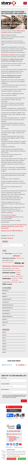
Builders (4, 296)
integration (18, 274)
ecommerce (12, 276)
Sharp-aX (10, 238)
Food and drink (17, 270)
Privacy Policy (9, 447)
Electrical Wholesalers (7, 305)
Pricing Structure (15, 278)
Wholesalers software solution (13, 266)
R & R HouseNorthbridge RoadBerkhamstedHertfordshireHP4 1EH (14, 439)
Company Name (5, 384)
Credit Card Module (6, 282)
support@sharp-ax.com (11, 217)
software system (8, 272)
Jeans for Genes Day (6, 268)
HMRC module (7, 284)
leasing (20, 278)
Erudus (20, 282)
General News (5, 313)
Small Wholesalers (20, 258)
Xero (3, 325)
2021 (3, 338)
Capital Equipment (19, 276)
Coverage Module (6, 276)
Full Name (3, 378)
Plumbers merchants (6, 316)
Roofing (4, 319)
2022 (3, 335)
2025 (3, 332)
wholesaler (6, 278)
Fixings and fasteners (7, 307)
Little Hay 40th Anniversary (7, 260)
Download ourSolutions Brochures (15, 410)
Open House (8, 253)
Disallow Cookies (11, 458)
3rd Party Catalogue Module (8, 270)
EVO (3, 253)
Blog (3, 293)
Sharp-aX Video (16, 253)
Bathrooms (4, 290)
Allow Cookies (22, 458)
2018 (3, 346)
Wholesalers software (8, 55)
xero (23, 282)
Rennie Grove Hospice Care (8, 262)
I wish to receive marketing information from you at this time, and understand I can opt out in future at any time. (15, 396)
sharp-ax (19, 263)
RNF (21, 253)
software (16, 256)
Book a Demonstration (15, 407)
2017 (3, 349)
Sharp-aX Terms (18, 447)
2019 (3, 343)
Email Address (5, 389)
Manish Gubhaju (15, 280)
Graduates (18, 272)
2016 (3, 352)
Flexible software (14, 282)
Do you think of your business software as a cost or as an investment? (14, 226)
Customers (4, 302)
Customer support (15, 268)
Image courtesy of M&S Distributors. (12, 231)
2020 (3, 340)
